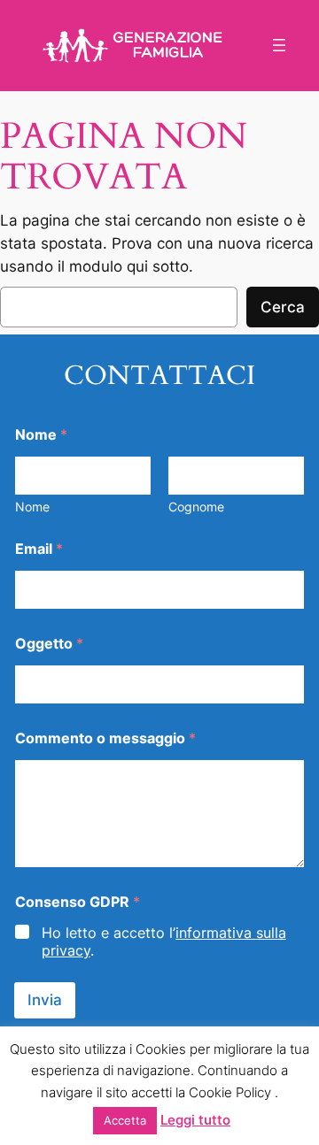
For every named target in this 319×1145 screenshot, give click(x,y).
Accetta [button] (125, 1120)
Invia (44, 1000)
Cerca (283, 307)
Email (39, 549)
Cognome (196, 506)
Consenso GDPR (77, 902)
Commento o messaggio (105, 738)
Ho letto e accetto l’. (164, 942)
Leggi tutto (195, 1119)
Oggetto (49, 643)
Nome (32, 506)
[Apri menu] (279, 45)
